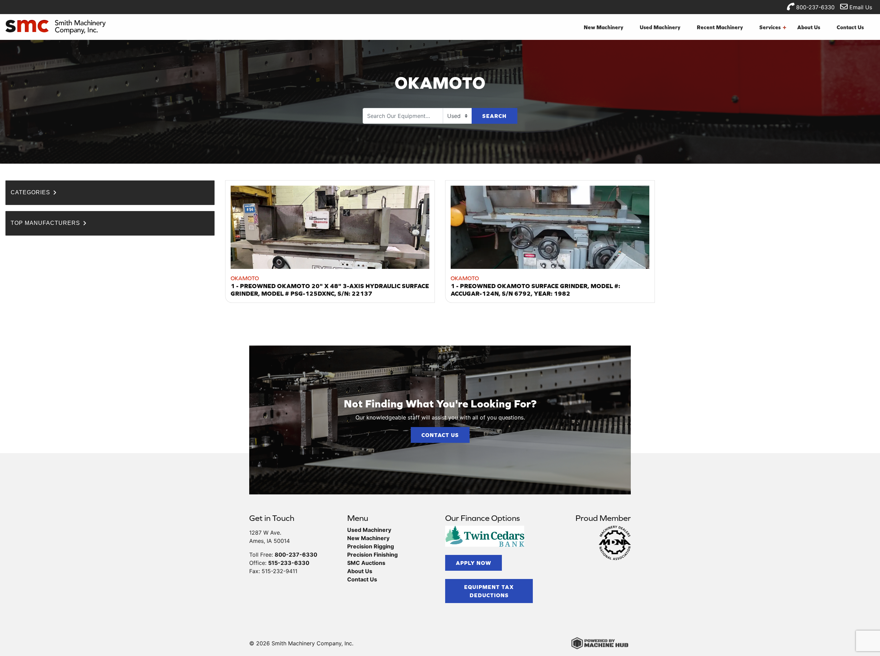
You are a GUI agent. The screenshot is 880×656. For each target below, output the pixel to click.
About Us (808, 27)
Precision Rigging (370, 546)
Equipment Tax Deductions (489, 591)
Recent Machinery (720, 27)
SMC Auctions (366, 562)
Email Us (860, 7)
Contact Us (850, 27)
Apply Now (473, 563)
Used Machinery (660, 27)
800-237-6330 (814, 7)
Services (772, 27)
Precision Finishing (372, 554)
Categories (31, 192)
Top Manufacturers (46, 223)
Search (494, 116)
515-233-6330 (288, 562)
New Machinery (603, 27)
